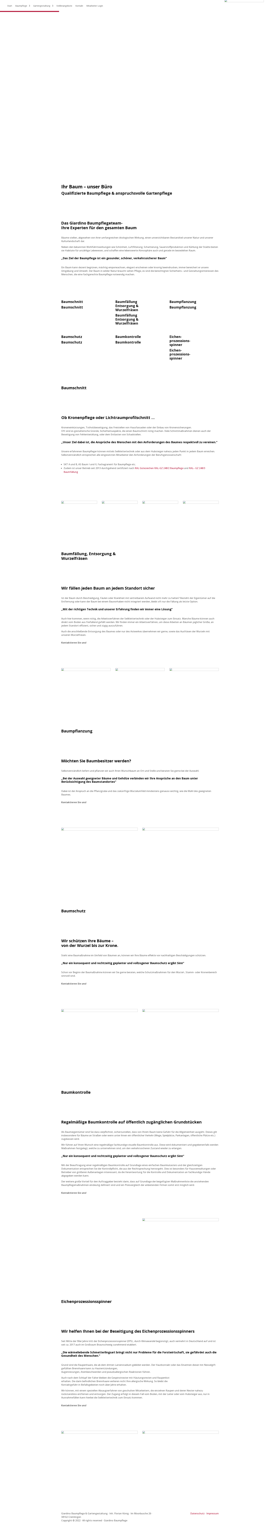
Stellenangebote (64, 6)
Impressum (212, 1513)
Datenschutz (197, 1513)
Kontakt (79, 6)
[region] (140, 91)
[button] (140, 165)
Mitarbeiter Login (94, 6)
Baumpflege (21, 6)
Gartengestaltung (41, 6)
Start (9, 6)
